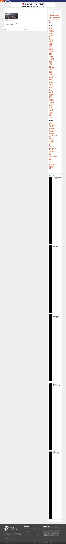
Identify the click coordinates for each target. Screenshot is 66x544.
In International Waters (52, 148)
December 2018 (51, 93)
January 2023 (51, 57)
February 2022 (51, 65)
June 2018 (50, 97)
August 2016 (51, 113)
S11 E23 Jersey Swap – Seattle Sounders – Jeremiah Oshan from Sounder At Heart (54, 17)
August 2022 (51, 61)
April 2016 (50, 116)
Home (34, 542)
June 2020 (50, 80)
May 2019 (50, 89)
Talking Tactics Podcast (53, 165)
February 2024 (51, 48)
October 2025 (51, 34)
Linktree (49, 543)
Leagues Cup (51, 150)
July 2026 (50, 27)
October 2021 (51, 68)
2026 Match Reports (52, 134)
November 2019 (51, 85)
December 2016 (51, 110)
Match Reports (51, 152)
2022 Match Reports (52, 131)
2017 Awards (51, 123)
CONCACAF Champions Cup (53, 142)
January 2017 (51, 109)
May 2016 (50, 115)
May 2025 (50, 37)
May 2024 (50, 46)
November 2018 (51, 93)
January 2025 (51, 40)
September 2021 (51, 69)
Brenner (50, 532)
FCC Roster (51, 144)
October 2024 (51, 42)
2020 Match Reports (52, 128)
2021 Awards (51, 129)
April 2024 (50, 47)
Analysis (50, 136)
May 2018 (50, 98)
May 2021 (50, 72)
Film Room (50, 147)
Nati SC (50, 153)
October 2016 (51, 111)
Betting (50, 138)
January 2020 (51, 83)
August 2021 (51, 70)
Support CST (47, 542)
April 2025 (50, 38)
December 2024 (51, 41)
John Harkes (51, 535)
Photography (51, 157)
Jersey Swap (51, 149)
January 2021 (51, 75)
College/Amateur (51, 141)
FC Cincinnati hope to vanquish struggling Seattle (54, 15)
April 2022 (50, 64)
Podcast (50, 159)
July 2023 (50, 53)
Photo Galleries (51, 157)
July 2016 (50, 113)
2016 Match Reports (52, 122)
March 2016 (51, 116)
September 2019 (51, 86)
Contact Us (51, 542)
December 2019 (51, 84)
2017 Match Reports (52, 124)
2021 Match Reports (52, 129)
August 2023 (51, 52)
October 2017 (51, 103)
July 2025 (50, 36)
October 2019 (51, 85)
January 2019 (51, 92)
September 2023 (51, 52)
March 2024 (51, 47)
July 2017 (50, 105)
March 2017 (51, 108)
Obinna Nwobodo (55, 535)
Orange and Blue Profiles (53, 156)
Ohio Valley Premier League (53, 155)
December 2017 (51, 101)
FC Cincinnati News (38, 542)
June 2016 (50, 114)
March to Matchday (52, 151)
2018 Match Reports (52, 125)
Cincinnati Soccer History (53, 140)
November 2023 (51, 50)
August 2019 (51, 87)
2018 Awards (51, 124)
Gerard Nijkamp (46, 535)
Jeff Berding (45, 533)
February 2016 (51, 117)
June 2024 (50, 45)
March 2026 (51, 30)
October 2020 (51, 77)
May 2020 (50, 80)
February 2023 (51, 57)
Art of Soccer (51, 137)
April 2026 (50, 29)
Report (54, 532)
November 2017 (51, 102)
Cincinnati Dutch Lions (52, 139)
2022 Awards (51, 130)
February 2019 (51, 91)
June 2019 (50, 88)
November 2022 (51, 59)
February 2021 (51, 74)
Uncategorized (51, 166)
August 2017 (51, 104)
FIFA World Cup (51, 145)
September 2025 (51, 34)
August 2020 (51, 78)
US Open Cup (51, 167)
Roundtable (51, 162)
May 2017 (50, 106)
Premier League (51, 160)
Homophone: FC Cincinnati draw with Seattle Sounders (54, 14)
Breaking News (51, 139)
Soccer (45, 534)
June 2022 (50, 62)
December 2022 (51, 58)
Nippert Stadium (46, 532)
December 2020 (51, 75)
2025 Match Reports (52, 133)
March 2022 (51, 65)
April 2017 (50, 107)
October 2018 (51, 94)
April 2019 (50, 90)
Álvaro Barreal (58, 532)
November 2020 (51, 76)
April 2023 (50, 55)
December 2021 (51, 67)
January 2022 (51, 66)
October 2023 (51, 51)
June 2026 (50, 28)
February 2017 (51, 108)
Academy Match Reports (53, 135)
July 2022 (50, 62)
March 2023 (51, 56)
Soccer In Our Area (52, 164)
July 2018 (50, 96)
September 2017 (51, 103)
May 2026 (50, 29)
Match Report (57, 533)
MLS (49, 152)
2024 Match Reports (52, 132)
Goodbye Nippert (52, 147)
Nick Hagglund (52, 533)
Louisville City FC (53, 534)
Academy (50, 134)
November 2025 (51, 33)
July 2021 (50, 70)
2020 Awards (51, 127)
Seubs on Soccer (51, 163)
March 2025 (51, 39)
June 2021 (50, 71)
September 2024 (51, 43)
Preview (50, 161)
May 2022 (50, 63)
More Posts (26, 29)
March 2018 (51, 99)
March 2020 (51, 82)
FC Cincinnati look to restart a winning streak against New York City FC (54, 22)
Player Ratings (51, 158)
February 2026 (51, 31)
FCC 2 (50, 143)
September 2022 (51, 60)
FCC (48, 533)
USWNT (50, 168)
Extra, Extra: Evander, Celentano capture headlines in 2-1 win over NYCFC (54, 19)
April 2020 (50, 81)
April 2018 (50, 98)
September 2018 (51, 95)
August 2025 (51, 35)
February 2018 (51, 100)
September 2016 (51, 112)
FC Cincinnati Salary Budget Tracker (39, 543)
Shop (47, 543)
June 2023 (50, 54)
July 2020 (50, 79)
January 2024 (51, 49)
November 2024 (51, 42)
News (50, 154)
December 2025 (51, 32)
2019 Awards (51, 126)
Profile (50, 162)
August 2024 (51, 44)
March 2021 (51, 73)
